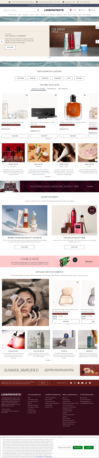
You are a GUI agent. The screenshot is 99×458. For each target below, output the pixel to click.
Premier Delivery (32, 411)
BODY (68, 78)
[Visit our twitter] (75, 383)
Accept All (88, 447)
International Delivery (33, 407)
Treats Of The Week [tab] (38, 88)
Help (29, 397)
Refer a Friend (66, 418)
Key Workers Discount (68, 420)
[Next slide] (97, 41)
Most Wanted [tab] (62, 88)
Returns (30, 403)
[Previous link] (3, 160)
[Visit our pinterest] (90, 383)
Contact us (31, 409)
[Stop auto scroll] (97, 27)
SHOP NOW (10, 47)
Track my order (32, 412)
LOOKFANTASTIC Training (86, 403)
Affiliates (65, 412)
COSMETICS (45, 78)
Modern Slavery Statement (52, 403)
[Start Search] (38, 10)
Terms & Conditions (50, 397)
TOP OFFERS (20, 78)
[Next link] (96, 160)
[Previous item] (3, 116)
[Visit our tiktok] (86, 383)
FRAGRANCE (57, 78)
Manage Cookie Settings (65, 447)
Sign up (43, 383)
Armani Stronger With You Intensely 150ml (73, 122)
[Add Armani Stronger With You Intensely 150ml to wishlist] (85, 95)
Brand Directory (67, 401)
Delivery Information (33, 405)
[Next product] (93, 302)
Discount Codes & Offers (69, 407)
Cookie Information (50, 401)
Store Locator (83, 397)
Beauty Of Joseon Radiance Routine (13, 122)
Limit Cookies (77, 447)
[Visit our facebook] (71, 383)
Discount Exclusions (33, 401)
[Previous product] (53, 302)
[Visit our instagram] (78, 383)
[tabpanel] (49, 116)
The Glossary (66, 399)
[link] (82, 10)
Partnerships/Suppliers (68, 414)
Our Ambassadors (67, 411)
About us (65, 397)
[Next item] (96, 116)
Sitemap (65, 416)
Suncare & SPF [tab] (51, 88)
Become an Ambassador (69, 422)
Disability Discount (67, 409)
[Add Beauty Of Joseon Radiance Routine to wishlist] (27, 95)
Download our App (33, 399)
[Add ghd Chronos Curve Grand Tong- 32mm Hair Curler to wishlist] (56, 95)
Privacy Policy (48, 399)
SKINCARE (79, 78)
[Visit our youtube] (82, 383)
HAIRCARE (33, 78)
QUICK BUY (15, 136)
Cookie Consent (6, 409)
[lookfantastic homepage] (54, 10)
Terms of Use (48, 456)
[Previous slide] (1, 41)
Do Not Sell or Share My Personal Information (10, 411)
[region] (49, 447)
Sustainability (48, 405)
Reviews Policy (49, 407)
